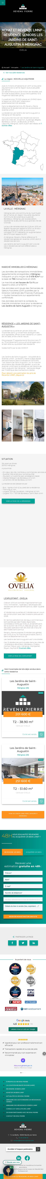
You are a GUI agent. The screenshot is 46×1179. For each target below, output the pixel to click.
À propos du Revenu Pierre (17, 1081)
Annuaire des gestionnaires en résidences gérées (23, 1101)
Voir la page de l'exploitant (20, 656)
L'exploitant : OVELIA (15, 598)
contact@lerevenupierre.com (23, 1140)
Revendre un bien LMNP (15, 1089)
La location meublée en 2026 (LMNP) (20, 1085)
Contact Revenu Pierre (15, 1116)
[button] (1, 1053)
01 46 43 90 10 (23, 1138)
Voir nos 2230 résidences (15, 73)
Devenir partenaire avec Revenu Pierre (22, 1112)
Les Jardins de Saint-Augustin (32, 68)
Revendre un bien (12, 852)
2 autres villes (25, 648)
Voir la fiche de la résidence (18, 501)
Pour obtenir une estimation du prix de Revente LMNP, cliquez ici (19, 374)
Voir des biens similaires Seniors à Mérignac (23, 815)
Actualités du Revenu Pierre (17, 1096)
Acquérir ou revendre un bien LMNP (23, 1176)
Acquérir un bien (34, 852)
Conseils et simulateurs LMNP (18, 1109)
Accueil (6, 68)
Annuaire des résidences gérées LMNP (21, 1105)
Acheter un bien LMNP (15, 1092)
